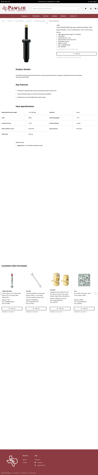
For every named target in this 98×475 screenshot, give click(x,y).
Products (10, 21)
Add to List (77, 53)
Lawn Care (29, 21)
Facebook (39, 462)
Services (25, 459)
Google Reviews (41, 465)
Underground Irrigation (40, 21)
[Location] (86, 8)
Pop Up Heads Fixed (54, 21)
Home (3, 21)
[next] (95, 292)
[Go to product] (12, 280)
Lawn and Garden (19, 21)
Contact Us (37, 459)
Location (25, 462)
